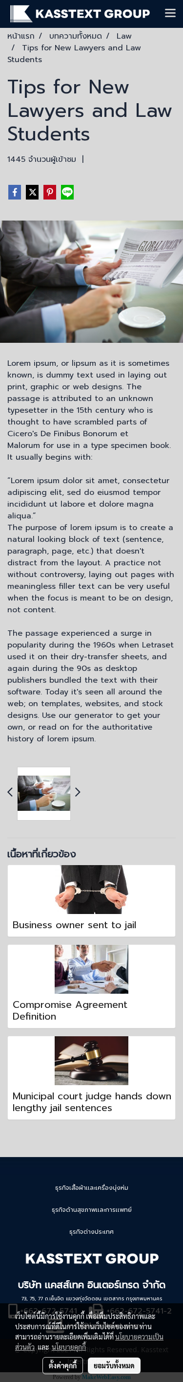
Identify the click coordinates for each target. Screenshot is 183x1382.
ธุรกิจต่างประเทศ (91, 1231)
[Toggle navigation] (170, 13)
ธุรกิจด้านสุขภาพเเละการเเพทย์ (92, 1209)
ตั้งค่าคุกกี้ (63, 1365)
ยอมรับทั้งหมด (114, 1365)
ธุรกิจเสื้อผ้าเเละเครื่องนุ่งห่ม (91, 1187)
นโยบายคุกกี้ (69, 1346)
